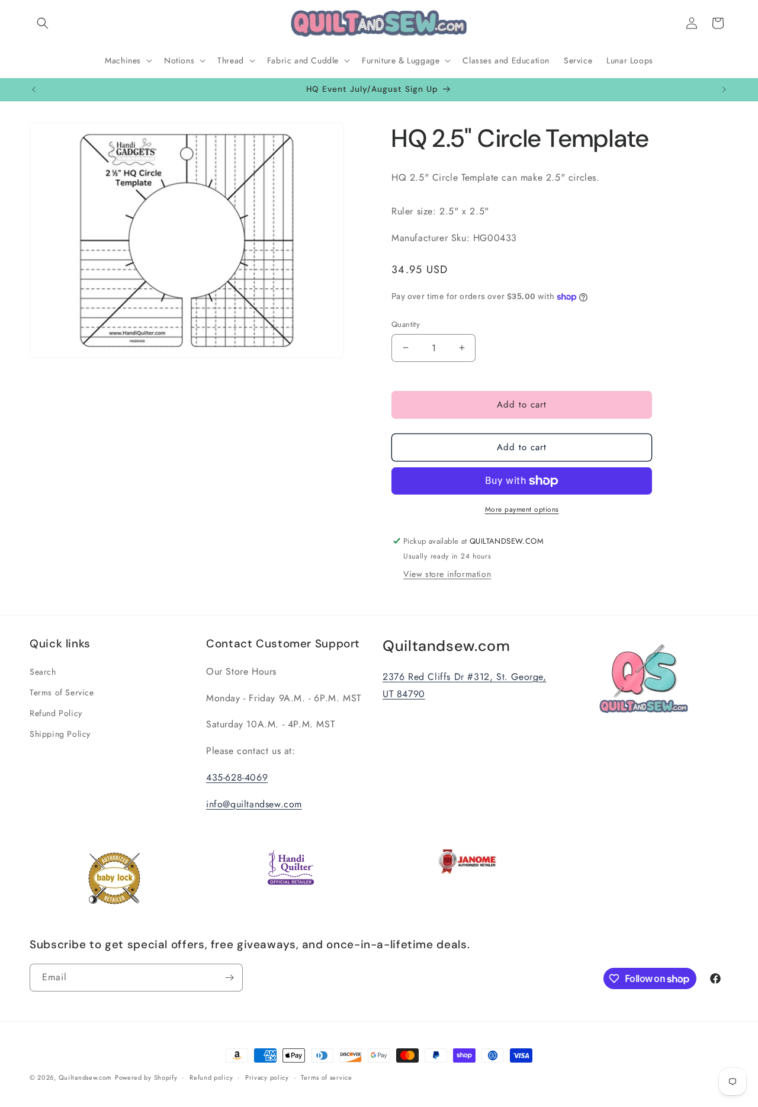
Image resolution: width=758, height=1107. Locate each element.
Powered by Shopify (146, 1077)
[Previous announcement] (34, 89)
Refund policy (211, 1077)
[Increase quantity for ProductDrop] (461, 348)
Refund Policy (56, 713)
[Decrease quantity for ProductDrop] (405, 348)
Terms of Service (62, 692)
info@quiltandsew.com (254, 804)
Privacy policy (267, 1077)
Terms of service (326, 1077)
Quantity (405, 324)
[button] (43, 23)
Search (43, 672)
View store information (447, 574)
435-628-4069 (237, 777)
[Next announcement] (724, 89)
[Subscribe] (229, 978)
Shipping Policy (60, 734)
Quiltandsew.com (86, 1077)
